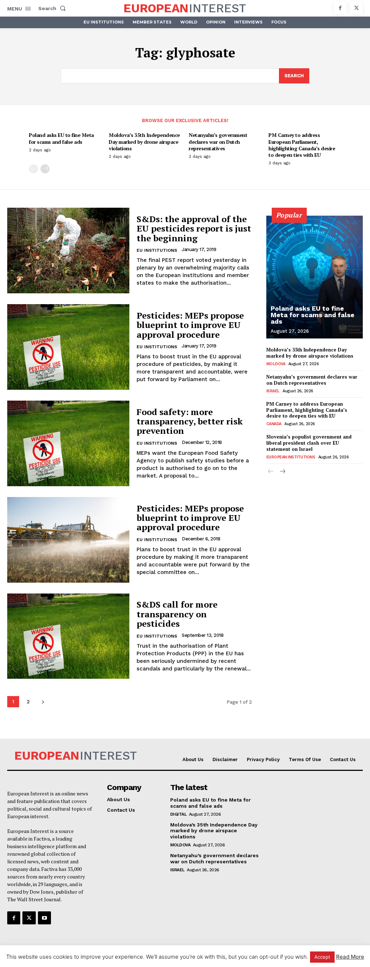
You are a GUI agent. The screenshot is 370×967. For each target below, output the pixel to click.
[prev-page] (33, 168)
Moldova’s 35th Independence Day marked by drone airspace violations (144, 141)
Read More (350, 956)
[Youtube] (44, 917)
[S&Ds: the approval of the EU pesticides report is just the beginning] (68, 250)
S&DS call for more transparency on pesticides (177, 614)
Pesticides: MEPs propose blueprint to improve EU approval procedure (190, 325)
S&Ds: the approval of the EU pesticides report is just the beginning (194, 228)
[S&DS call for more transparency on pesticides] (68, 636)
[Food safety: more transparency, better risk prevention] (68, 443)
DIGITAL (178, 814)
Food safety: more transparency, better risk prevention (190, 421)
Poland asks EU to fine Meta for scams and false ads (61, 138)
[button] (53, 8)
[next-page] (45, 168)
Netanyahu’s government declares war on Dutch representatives (218, 141)
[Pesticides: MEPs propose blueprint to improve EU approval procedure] (68, 347)
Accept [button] (322, 957)
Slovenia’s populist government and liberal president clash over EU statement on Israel (309, 442)
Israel (273, 391)
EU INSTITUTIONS (157, 250)
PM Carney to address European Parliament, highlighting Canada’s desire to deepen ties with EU (301, 144)
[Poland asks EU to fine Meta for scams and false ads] (314, 277)
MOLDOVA (275, 364)
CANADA (273, 424)
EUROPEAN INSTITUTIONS (290, 457)
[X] (356, 8)
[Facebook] (340, 8)
